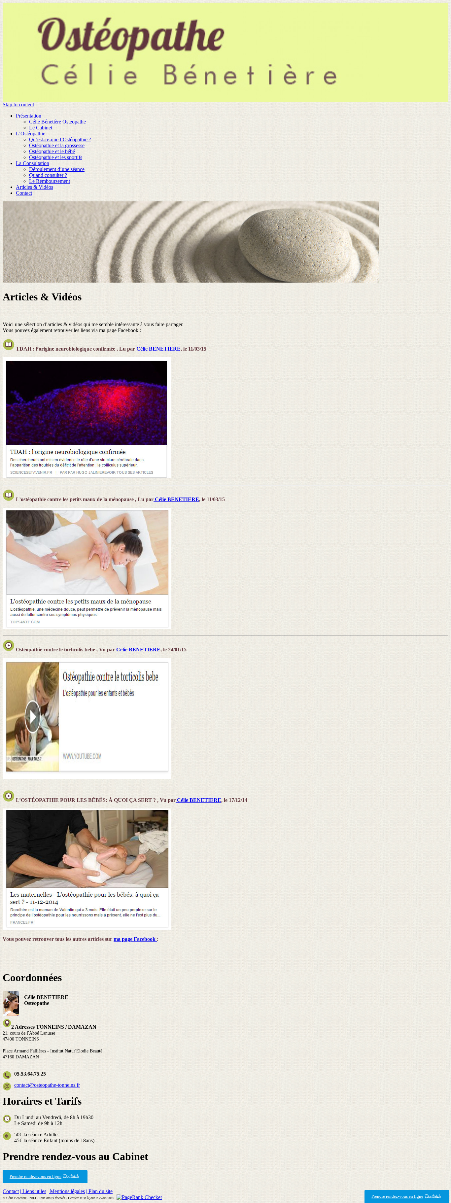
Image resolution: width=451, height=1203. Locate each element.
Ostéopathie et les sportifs (55, 157)
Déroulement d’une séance (57, 169)
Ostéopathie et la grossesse (57, 145)
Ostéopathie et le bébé (52, 151)
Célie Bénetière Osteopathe (57, 121)
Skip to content (18, 104)
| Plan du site (99, 1191)
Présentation (28, 116)
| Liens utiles (33, 1191)
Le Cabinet (40, 127)
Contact (24, 193)
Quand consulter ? (48, 175)
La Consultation (32, 163)
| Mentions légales (66, 1191)
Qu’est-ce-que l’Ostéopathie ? (60, 139)
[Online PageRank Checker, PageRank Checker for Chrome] (139, 1197)
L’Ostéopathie (30, 133)
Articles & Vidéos (34, 187)
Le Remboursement (49, 181)
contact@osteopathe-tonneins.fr (47, 1085)
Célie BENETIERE (158, 349)
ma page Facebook (135, 939)
